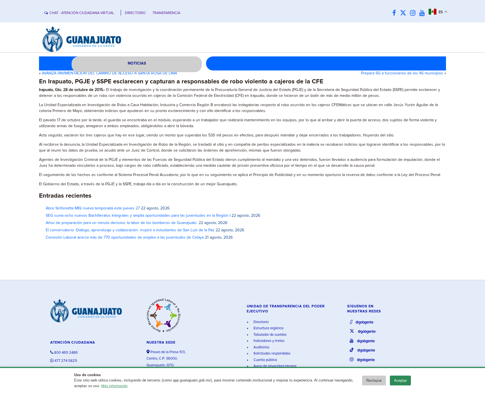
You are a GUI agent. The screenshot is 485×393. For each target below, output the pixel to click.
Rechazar (374, 380)
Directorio (261, 322)
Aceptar (400, 380)
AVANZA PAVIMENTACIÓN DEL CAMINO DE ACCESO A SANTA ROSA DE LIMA (109, 73)
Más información (114, 386)
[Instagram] (414, 13)
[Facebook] (395, 13)
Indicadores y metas (269, 341)
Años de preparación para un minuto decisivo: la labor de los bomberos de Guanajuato (122, 223)
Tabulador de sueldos (270, 335)
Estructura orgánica (268, 328)
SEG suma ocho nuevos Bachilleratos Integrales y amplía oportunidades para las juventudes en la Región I (138, 216)
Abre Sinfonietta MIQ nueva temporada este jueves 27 (93, 208)
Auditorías (261, 347)
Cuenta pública (265, 360)
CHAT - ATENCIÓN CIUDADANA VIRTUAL (81, 13)
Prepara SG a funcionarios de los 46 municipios (402, 73)
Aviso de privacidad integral (274, 366)
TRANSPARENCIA (166, 13)
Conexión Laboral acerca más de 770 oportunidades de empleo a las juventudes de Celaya (125, 237)
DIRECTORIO (135, 13)
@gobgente (364, 322)
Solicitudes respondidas (271, 353)
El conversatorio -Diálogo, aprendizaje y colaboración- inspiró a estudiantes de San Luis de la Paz (130, 230)
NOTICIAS (137, 63)
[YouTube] (423, 13)
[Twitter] (404, 13)
